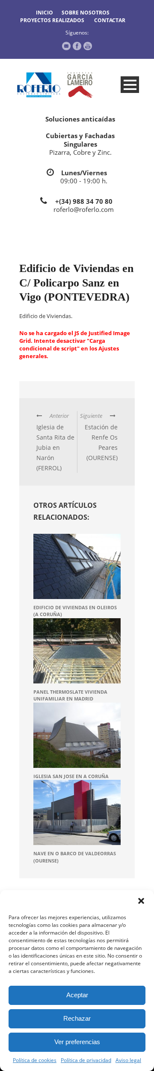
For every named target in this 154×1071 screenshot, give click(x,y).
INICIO (44, 12)
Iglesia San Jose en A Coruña (71, 776)
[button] (141, 901)
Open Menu (130, 84)
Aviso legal (128, 1060)
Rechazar (77, 1018)
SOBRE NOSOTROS (86, 12)
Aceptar (77, 995)
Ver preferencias (77, 1041)
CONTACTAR (109, 20)
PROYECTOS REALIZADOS (52, 20)
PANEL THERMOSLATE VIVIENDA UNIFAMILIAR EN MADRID (70, 695)
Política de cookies (34, 1060)
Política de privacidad (86, 1060)
